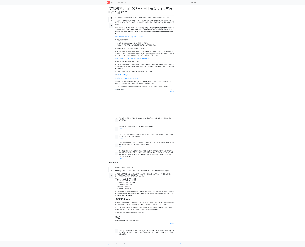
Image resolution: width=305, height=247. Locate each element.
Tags (125, 2)
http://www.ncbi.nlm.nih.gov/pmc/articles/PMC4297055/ (132, 58)
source (172, 91)
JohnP (121, 122)
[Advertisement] (144, 103)
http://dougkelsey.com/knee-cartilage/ (126, 78)
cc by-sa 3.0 (181, 243)
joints (122, 89)
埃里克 (121, 138)
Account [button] (193, 2)
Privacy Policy (117, 244)
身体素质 (120, 2)
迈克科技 (172, 223)
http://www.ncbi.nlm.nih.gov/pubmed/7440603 (129, 37)
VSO (173, 89)
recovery (118, 89)
